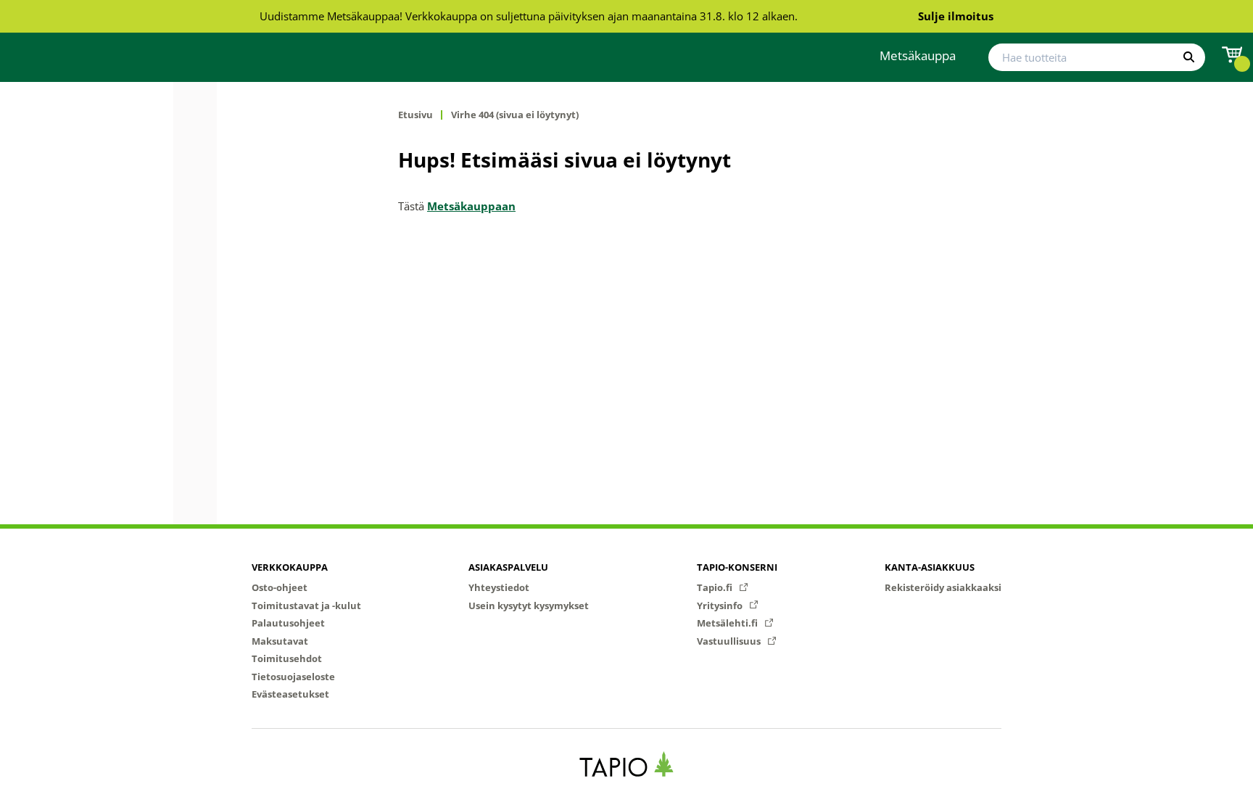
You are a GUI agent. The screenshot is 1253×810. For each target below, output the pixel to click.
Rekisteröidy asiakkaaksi (943, 587)
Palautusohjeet (288, 622)
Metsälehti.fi (728, 622)
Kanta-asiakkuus (930, 567)
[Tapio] (626, 764)
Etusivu (415, 115)
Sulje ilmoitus (955, 16)
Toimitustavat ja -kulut (306, 605)
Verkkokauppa (290, 567)
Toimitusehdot (287, 658)
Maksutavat (280, 641)
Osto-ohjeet (279, 587)
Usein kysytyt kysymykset (528, 605)
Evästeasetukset (290, 694)
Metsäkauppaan (471, 206)
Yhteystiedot (498, 587)
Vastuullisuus (730, 641)
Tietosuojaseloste (293, 676)
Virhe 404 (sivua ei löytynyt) (515, 115)
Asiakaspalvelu (508, 567)
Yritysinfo (721, 605)
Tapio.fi (716, 587)
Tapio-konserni (737, 567)
